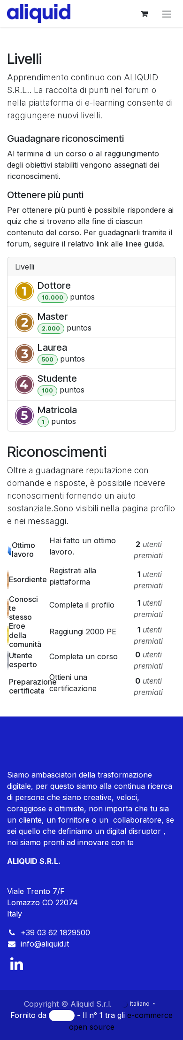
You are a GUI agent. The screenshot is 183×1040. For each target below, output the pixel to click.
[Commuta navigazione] (166, 13)
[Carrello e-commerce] (144, 13)
